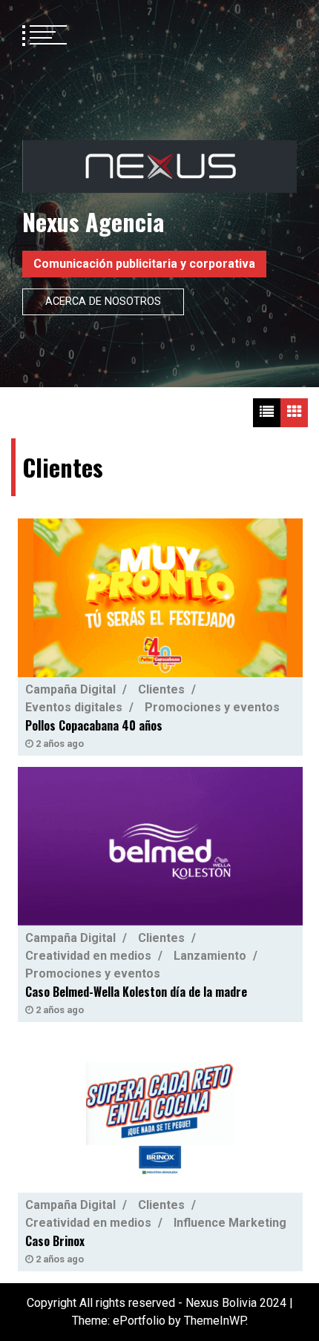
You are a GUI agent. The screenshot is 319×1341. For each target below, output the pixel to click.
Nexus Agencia (93, 221)
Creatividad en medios (88, 956)
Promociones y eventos (212, 706)
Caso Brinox (55, 1241)
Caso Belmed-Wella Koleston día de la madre (136, 992)
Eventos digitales (73, 706)
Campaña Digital (70, 689)
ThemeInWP (215, 1321)
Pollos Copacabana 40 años (93, 725)
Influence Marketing (230, 1223)
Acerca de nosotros (103, 301)
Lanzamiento (210, 956)
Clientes (161, 689)
